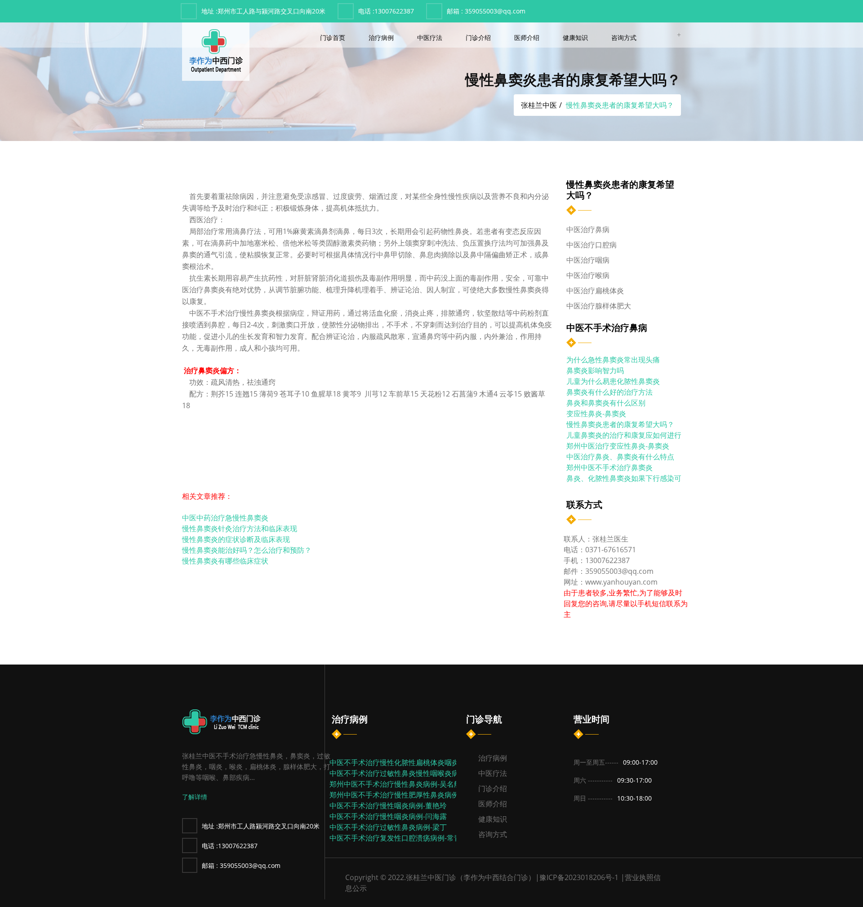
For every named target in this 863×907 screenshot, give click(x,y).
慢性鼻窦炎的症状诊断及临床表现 (236, 539)
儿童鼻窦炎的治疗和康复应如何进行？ (627, 435)
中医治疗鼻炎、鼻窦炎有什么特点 (620, 457)
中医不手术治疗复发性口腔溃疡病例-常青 (395, 838)
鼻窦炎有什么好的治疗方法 (609, 392)
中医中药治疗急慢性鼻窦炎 (225, 518)
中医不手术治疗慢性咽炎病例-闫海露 (388, 816)
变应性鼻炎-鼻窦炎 (596, 413)
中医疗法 (430, 37)
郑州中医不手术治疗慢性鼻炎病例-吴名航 (395, 784)
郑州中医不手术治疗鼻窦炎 (609, 467)
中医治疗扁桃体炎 (595, 290)
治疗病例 (382, 37)
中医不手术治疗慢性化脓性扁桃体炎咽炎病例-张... (408, 762)
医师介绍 (527, 37)
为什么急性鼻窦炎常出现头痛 (613, 360)
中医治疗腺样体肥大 (598, 306)
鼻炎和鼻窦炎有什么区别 (605, 403)
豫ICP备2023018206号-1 (578, 877)
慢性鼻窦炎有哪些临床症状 (225, 561)
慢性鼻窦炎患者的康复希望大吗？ (620, 424)
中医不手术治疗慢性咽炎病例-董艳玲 (388, 805)
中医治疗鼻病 (587, 229)
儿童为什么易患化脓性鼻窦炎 (613, 381)
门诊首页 (333, 37)
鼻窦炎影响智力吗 (595, 370)
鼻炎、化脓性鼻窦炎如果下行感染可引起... (633, 478)
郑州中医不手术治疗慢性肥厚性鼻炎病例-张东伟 (406, 795)
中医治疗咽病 (587, 260)
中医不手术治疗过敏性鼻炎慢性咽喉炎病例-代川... (408, 773)
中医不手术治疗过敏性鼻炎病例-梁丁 (388, 827)
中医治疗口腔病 (591, 245)
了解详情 (194, 797)
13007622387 (386, 11)
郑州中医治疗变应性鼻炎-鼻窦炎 (617, 446)
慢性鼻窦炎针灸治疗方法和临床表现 (239, 528)
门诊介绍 (479, 37)
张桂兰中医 (539, 105)
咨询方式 (624, 37)
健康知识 (576, 37)
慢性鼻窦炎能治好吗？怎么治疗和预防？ (246, 550)
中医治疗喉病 (587, 275)
